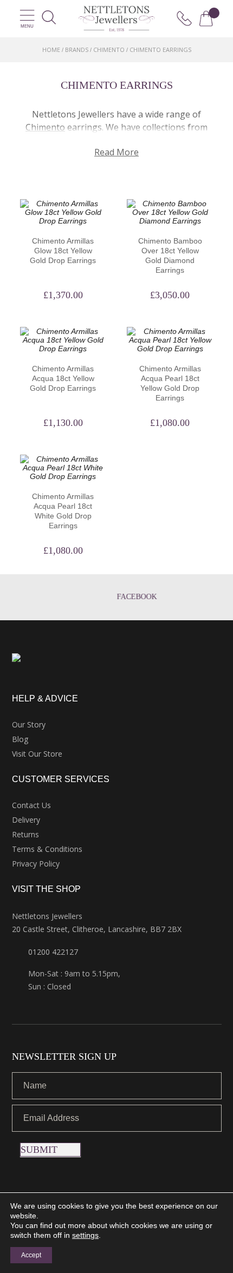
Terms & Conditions (47, 849)
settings (85, 1235)
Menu (27, 26)
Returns (25, 834)
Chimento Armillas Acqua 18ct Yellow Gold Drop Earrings (63, 378)
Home (51, 49)
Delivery (26, 820)
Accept (31, 1255)
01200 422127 (53, 952)
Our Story (29, 724)
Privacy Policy (36, 863)
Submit (39, 1149)
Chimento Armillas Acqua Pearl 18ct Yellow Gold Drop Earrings (170, 383)
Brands (76, 49)
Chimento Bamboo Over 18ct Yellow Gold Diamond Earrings (170, 255)
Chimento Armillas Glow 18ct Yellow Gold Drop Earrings (63, 251)
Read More (116, 152)
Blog (20, 739)
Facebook (126, 597)
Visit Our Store (37, 754)
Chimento (109, 49)
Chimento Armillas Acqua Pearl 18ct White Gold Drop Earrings (63, 511)
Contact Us (31, 805)
